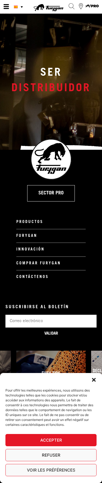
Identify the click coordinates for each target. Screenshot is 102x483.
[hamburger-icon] (6, 7)
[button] (94, 380)
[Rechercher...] (71, 6)
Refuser (51, 455)
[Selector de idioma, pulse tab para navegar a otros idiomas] (19, 6)
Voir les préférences (51, 470)
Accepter (51, 440)
